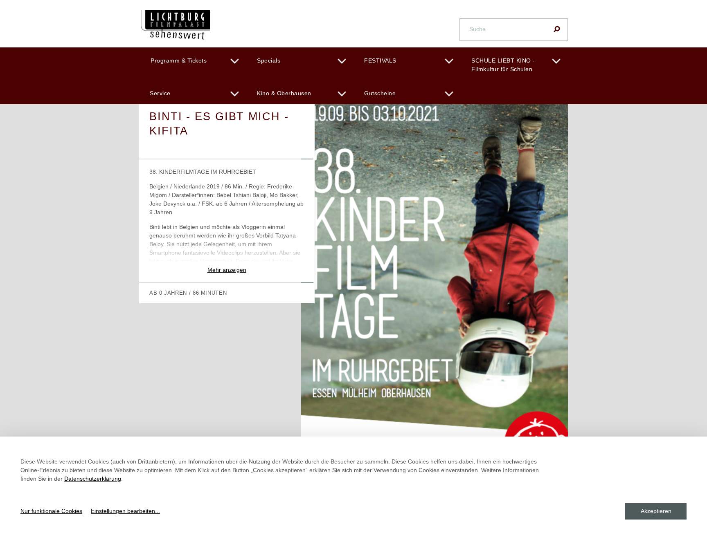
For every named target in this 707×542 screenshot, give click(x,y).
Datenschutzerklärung (92, 478)
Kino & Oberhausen (284, 93)
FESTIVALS (380, 60)
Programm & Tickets (179, 60)
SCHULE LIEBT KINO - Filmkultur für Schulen (503, 64)
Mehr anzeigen (226, 270)
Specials (268, 60)
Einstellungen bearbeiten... (125, 511)
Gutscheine (380, 93)
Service (160, 93)
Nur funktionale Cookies (51, 511)
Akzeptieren (656, 511)
